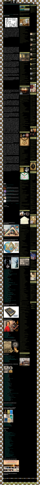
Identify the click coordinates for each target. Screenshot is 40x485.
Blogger (25, 483)
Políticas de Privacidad (6, 480)
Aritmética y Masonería (6, 374)
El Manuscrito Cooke (32, 287)
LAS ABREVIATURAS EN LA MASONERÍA (8, 404)
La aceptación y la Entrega (6, 290)
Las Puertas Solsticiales (33, 148)
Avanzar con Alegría (6, 271)
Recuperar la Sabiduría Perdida (7, 298)
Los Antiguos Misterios (22, 38)
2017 (4, 430)
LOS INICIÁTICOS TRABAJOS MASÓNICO (8, 432)
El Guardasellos (21, 104)
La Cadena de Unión (6, 281)
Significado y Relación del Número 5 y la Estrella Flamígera (9, 397)
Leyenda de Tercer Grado (22, 158)
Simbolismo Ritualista (22, 310)
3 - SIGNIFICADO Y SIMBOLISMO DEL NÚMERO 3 (34, 63)
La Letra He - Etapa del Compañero (33, 196)
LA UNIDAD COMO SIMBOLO (7, 456)
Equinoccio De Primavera (33, 143)
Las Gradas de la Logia (22, 73)
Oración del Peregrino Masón (6, 361)
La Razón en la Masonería (6, 287)
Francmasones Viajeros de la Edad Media (23, 32)
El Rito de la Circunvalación (22, 276)
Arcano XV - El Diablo (32, 110)
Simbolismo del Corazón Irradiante (23, 325)
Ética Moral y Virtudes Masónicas (7, 301)
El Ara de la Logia (21, 63)
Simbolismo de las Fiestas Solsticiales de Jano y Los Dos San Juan (33, 158)
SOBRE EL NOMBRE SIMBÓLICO (7, 433)
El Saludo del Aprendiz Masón (22, 236)
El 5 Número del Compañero (33, 238)
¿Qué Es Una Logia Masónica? (22, 84)
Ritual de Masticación (22, 79)
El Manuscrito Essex (32, 288)
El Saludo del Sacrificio (22, 237)
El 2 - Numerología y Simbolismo (33, 233)
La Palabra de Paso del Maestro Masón (23, 157)
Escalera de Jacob (21, 288)
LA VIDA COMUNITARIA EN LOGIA (8, 446)
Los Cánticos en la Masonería (7, 335)
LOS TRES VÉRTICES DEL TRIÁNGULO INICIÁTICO (9, 441)
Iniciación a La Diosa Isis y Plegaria (7, 355)
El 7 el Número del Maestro (33, 240)
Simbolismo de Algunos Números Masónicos (33, 247)
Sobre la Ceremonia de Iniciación (7, 399)
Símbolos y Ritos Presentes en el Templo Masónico (24, 82)
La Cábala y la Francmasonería (33, 194)
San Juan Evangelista (32, 157)
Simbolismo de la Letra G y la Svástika (23, 318)
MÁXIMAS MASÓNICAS (7, 453)
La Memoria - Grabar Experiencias (7, 285)
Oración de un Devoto (6, 360)
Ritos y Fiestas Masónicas (6, 396)
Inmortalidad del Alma (6, 280)
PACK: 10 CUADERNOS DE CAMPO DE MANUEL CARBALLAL (33, 304)
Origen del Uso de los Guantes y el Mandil (8, 394)
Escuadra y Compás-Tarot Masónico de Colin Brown (33, 119)
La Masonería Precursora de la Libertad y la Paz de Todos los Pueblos (10, 284)
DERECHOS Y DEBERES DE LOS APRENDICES (10, 190)
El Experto (21, 103)
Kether (31, 191)
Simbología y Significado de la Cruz (23, 342)
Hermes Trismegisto (6, 382)
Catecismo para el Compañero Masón (7, 425)
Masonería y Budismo (6, 392)
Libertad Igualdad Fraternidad (7, 389)
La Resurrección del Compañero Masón (23, 200)
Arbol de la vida (32, 179)
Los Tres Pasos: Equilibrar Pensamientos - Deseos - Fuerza (9, 294)
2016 (4, 457)
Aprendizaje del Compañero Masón (7, 270)
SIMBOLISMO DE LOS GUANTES (7, 434)
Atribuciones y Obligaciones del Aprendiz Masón (24, 225)
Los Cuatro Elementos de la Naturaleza (23, 294)
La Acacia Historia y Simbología (23, 289)
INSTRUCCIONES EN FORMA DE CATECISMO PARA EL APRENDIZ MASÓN (34, 34)
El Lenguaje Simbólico (22, 271)
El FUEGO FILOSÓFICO (7, 436)
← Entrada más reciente (6, 203)
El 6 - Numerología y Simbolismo (33, 239)
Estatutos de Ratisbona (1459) (33, 291)
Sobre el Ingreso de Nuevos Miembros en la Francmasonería (9, 300)
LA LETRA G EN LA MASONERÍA (7, 444)
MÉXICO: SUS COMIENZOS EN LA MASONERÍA (33, 9)
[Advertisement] (11, 9)
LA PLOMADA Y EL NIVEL (7, 438)
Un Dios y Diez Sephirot (33, 210)
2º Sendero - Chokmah (33, 174)
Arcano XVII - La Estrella (33, 112)
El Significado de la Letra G (22, 278)
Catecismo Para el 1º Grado (6, 423)
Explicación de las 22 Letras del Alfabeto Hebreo (33, 189)
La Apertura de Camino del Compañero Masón (24, 194)
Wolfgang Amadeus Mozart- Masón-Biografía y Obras (9, 337)
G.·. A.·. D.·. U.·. (5, 381)
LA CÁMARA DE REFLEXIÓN (7, 442)
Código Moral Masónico (6, 273)
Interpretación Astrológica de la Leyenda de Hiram (33, 261)
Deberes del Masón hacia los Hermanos (7, 274)
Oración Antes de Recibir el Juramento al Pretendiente (9, 356)
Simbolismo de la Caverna (22, 314)
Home (4, 14)
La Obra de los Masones (6, 286)
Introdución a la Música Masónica (7, 334)
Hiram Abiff (21, 33)
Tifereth (31, 209)
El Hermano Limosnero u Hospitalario (23, 107)
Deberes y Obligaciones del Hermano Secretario (24, 97)
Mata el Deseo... (5, 295)
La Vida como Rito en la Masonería (7, 288)
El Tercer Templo (5, 277)
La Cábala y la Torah (32, 195)
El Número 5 (21, 189)
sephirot (31, 212)
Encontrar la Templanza (6, 279)
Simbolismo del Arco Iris (22, 324)
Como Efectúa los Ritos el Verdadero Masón (24, 267)
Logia (20, 74)
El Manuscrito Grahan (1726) (33, 289)
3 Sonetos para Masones (6, 269)
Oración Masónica (6, 357)
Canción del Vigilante (6, 332)
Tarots (31, 125)
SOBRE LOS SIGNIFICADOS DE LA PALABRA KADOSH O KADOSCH (33, 6)
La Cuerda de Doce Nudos (22, 69)
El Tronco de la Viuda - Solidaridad (7, 278)
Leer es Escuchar (5, 291)
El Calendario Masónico (22, 27)
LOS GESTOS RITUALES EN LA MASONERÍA (8, 445)
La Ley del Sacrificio (22, 290)
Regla (20, 205)
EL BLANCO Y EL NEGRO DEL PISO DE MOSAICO (34, 73)
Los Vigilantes (21, 126)
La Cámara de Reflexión (22, 242)
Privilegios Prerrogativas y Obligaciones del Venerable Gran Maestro (24, 162)
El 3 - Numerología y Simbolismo (33, 234)
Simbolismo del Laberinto (22, 329)
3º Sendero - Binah (32, 175)
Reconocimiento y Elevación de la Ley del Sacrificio (24, 301)
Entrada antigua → (17, 203)
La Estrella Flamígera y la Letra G (23, 196)
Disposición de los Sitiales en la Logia (23, 62)
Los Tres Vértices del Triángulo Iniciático (23, 299)
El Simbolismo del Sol (22, 284)
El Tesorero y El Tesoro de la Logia (23, 116)
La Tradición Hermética (6, 387)
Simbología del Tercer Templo (22, 340)
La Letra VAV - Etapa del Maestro (23, 156)
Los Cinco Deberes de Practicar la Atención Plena (8, 293)
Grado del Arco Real (6, 237)
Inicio (11, 203)
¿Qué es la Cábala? (32, 213)
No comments (11, 16)
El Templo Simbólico (22, 67)
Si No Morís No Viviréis (6, 299)
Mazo (20, 247)
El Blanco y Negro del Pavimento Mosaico (23, 64)
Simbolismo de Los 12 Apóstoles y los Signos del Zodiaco (33, 269)
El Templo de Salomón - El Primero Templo (24, 29)
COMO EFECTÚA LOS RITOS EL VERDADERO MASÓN (24, 355)
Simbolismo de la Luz (22, 319)
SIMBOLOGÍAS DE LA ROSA (34, 48)
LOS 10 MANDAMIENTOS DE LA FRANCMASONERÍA (9, 454)
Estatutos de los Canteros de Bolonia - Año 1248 (33, 294)
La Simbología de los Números (33, 244)
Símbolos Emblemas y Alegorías (23, 348)
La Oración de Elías (32, 200)
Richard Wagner (5, 336)
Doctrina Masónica (21, 102)
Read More (8, 198)
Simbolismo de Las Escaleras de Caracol (23, 207)
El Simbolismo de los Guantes (22, 282)
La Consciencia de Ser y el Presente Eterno (8, 282)
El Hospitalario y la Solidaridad (23, 108)
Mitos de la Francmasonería (22, 39)
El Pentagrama (21, 191)
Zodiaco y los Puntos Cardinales (7, 400)
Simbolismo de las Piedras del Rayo (7, 398)
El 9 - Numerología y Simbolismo (33, 241)
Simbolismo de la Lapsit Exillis (22, 317)
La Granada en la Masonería (6, 385)
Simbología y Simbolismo (22, 343)
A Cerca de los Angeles (6, 373)
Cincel (20, 228)
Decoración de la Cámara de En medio (23, 61)
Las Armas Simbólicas (6, 388)
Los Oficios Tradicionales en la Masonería (24, 125)
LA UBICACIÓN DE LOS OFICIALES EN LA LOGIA (9, 448)
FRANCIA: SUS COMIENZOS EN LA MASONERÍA (33, 8)
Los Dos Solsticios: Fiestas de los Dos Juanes (33, 149)
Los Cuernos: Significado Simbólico (23, 295)
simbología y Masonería (22, 351)
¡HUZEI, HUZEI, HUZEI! (7, 437)
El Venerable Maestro (22, 117)
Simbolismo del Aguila (22, 323)
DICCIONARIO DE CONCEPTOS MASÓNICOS (8, 405)
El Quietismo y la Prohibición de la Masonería (8, 378)
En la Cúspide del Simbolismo (22, 287)
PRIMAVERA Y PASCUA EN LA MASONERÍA (8, 440)
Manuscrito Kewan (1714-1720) (33, 299)
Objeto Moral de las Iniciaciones (23, 248)
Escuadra (21, 153)
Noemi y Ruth (5, 393)
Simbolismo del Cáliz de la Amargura (23, 251)
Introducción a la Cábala (33, 190)
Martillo (20, 202)
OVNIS (31, 303)
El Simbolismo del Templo (22, 28)
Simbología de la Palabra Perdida (23, 339)
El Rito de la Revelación (22, 277)
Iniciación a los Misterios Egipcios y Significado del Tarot (33, 120)
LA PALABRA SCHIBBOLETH (34, 39)
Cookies (4, 479)
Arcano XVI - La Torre (32, 111)
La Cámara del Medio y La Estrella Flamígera (24, 195)
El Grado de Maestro (22, 151)
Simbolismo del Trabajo (22, 335)
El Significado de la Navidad (33, 142)
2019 (4, 429)
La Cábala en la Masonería (6, 384)
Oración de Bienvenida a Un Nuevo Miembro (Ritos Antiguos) (9, 359)
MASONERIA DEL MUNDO (6, 1)
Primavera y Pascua (6, 395)
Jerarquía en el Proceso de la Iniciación (7, 383)
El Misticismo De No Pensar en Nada (7, 275)
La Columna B (21, 241)
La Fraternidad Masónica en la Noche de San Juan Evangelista (33, 145)
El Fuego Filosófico (6, 377)
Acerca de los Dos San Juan (33, 139)
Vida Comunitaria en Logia (22, 130)
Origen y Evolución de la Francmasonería (23, 40)
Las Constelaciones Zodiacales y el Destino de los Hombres (33, 266)
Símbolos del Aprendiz (11, 14)
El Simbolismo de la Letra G (6, 379)
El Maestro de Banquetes (22, 109)
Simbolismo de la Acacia (22, 313)
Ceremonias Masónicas (6, 272)
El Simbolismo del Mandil (22, 283)
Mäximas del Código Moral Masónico (7, 296)
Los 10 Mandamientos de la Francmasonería (8, 292)
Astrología (31, 260)
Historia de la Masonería (22, 34)
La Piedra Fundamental (6, 386)
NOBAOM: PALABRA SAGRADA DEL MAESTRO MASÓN (34, 44)
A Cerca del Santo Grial (22, 266)
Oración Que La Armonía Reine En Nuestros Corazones (9, 358)
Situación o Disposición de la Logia (23, 81)
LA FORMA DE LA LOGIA (7, 452)
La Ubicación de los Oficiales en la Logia (23, 121)
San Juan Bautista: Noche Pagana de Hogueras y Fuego (33, 155)
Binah (31, 180)
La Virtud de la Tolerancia (6, 289)
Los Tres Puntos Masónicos (6, 391)
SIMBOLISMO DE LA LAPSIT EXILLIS (34, 68)
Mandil (20, 246)
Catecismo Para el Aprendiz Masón (7, 424)
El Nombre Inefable (21, 272)
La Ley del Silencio (6, 283)
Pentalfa (20, 300)
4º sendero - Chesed (32, 176)
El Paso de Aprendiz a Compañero (23, 190)
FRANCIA (5, 253)
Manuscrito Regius (32, 300)
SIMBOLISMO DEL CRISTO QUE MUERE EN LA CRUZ (33, 10)
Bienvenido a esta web (6, 375)
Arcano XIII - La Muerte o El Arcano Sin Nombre (33, 107)
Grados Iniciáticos (21, 118)
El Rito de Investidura (22, 234)
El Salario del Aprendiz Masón (22, 235)
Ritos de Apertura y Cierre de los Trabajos (23, 78)
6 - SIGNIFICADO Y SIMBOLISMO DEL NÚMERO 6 (34, 59)
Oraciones (5, 297)
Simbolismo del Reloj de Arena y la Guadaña (24, 334)
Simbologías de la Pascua (22, 344)
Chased (31, 181)
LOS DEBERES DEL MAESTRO (7, 449)
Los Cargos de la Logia (22, 75)
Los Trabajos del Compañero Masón (23, 201)
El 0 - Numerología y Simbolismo (33, 230)
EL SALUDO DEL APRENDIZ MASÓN (34, 53)
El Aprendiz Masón (7, 14)
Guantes (21, 240)
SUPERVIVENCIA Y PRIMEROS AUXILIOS (33, 308)
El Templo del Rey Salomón (6, 380)
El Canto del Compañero (6, 333)
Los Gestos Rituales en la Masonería (7, 390)
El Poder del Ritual (21, 273)
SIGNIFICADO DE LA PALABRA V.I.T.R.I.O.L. (10, 193)
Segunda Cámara (21, 206)
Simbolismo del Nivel (22, 330)
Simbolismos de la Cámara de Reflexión (23, 336)
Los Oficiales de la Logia (22, 124)
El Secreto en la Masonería (6, 276)
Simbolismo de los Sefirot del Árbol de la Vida (33, 208)
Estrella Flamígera (21, 68)
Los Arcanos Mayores (32, 122)
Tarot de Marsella (32, 124)
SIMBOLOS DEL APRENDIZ (6, 15)
